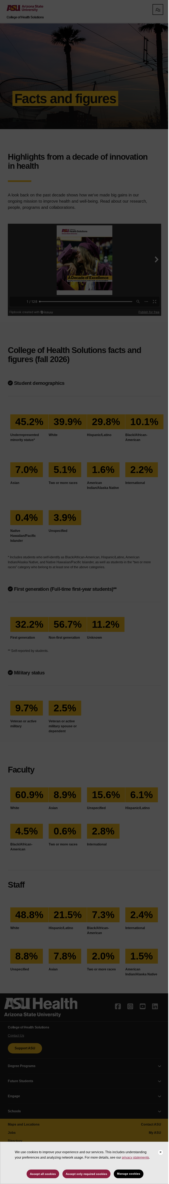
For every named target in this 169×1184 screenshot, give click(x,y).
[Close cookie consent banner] (160, 1152)
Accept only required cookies (86, 1174)
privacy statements (135, 1157)
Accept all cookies (43, 1174)
